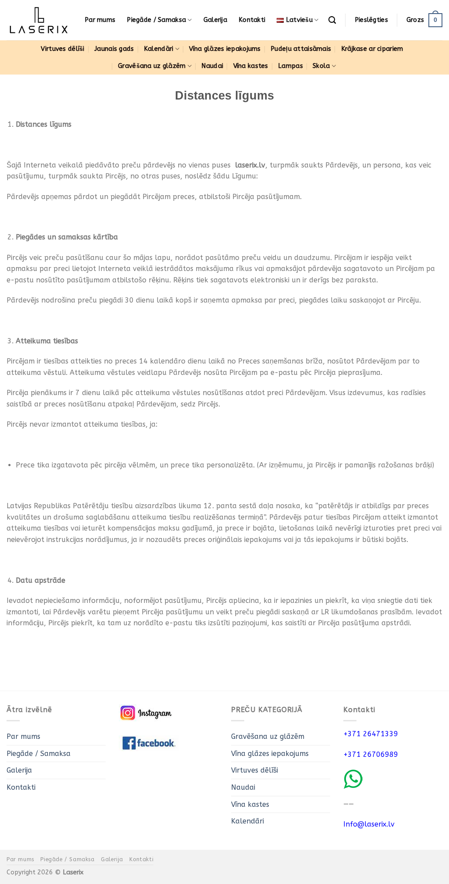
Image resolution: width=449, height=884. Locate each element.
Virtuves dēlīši (62, 49)
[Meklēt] (332, 20)
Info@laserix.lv (369, 824)
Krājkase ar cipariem (372, 49)
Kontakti (252, 20)
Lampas (290, 66)
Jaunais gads (114, 49)
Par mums (100, 20)
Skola (321, 66)
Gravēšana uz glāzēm (151, 66)
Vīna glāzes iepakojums (224, 49)
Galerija (215, 20)
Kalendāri (159, 49)
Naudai (212, 66)
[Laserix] (39, 20)
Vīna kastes (250, 66)
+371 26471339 (370, 734)
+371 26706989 (370, 754)
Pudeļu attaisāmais (301, 49)
